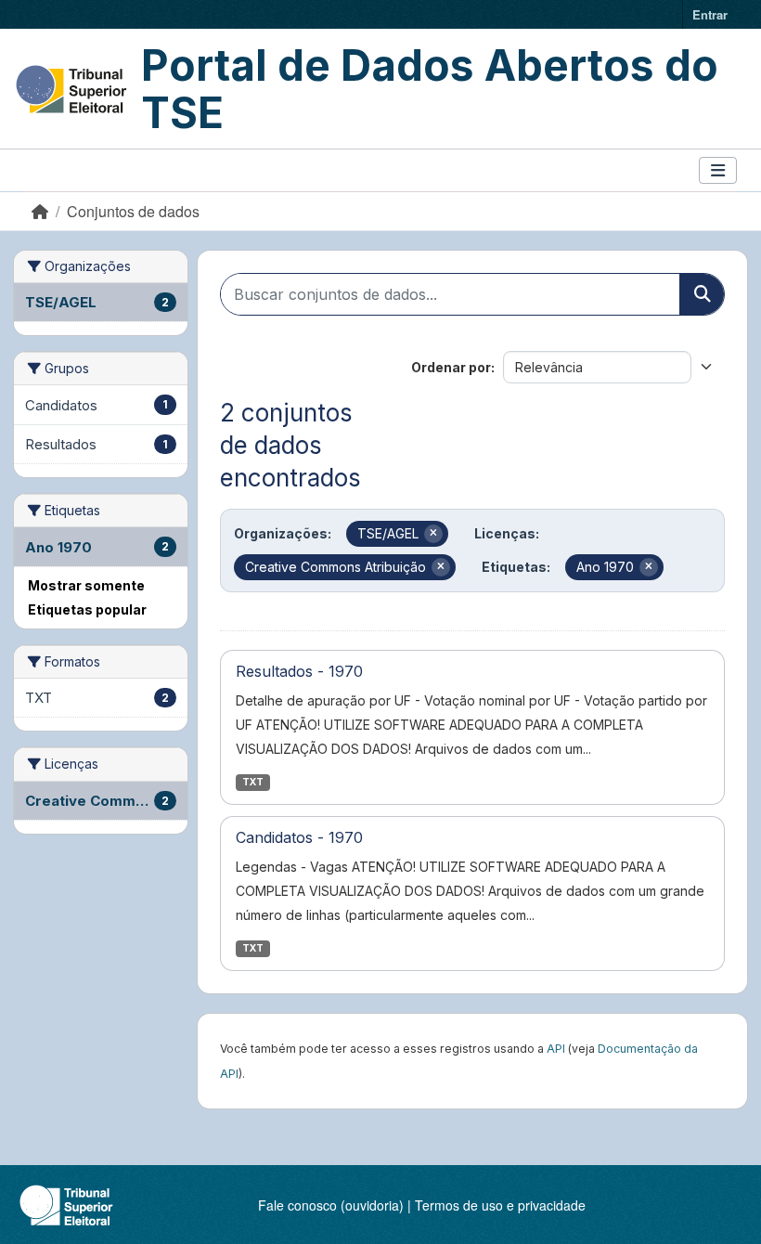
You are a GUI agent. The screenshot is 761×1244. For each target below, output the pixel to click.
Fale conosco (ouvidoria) (331, 1205)
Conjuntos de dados (133, 211)
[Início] (40, 211)
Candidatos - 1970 (299, 837)
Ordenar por (451, 367)
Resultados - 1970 (299, 671)
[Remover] (433, 534)
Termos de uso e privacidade (500, 1205)
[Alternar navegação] (718, 170)
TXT (253, 782)
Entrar (710, 14)
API (556, 1049)
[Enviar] (701, 294)
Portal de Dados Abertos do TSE (429, 89)
